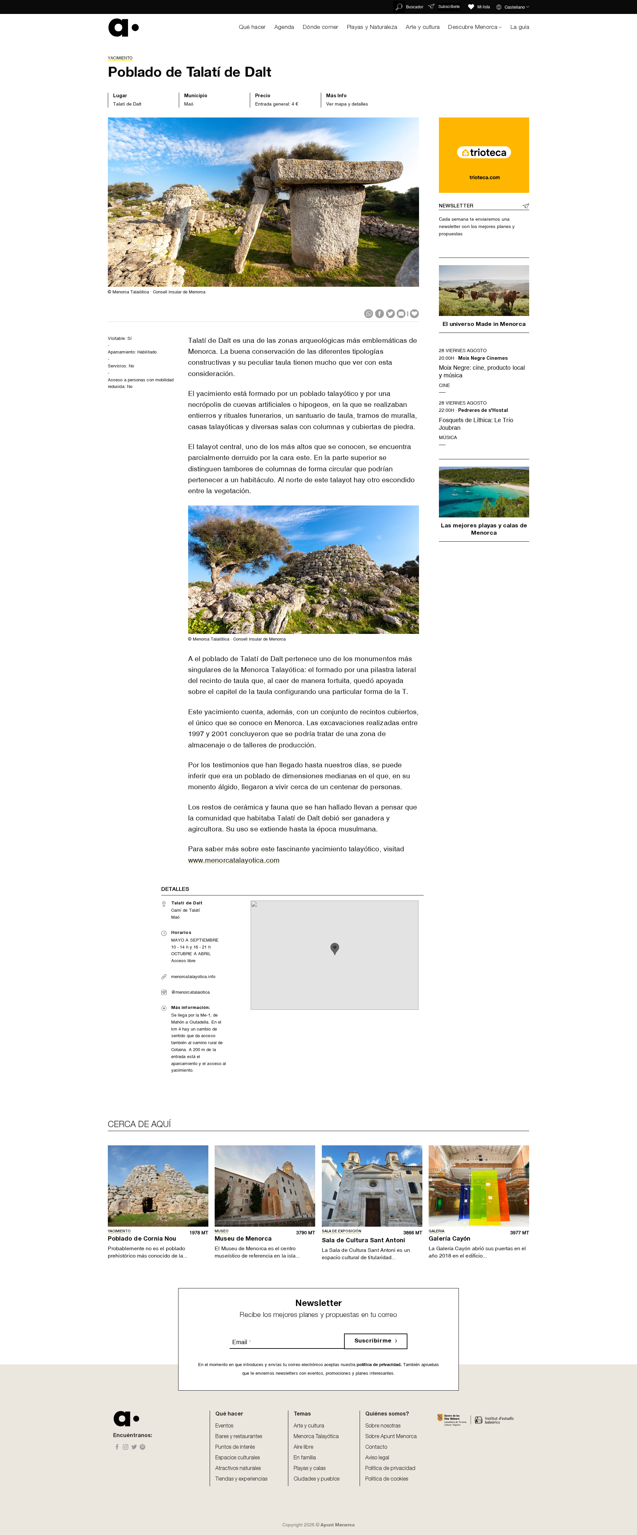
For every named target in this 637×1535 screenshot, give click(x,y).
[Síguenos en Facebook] (117, 1447)
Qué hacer (252, 28)
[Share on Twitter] (390, 313)
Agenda (284, 28)
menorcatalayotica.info (193, 976)
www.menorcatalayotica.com (234, 860)
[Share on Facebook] (379, 313)
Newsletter (456, 206)
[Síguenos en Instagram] (125, 1447)
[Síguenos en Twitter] (134, 1447)
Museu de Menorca (243, 1239)
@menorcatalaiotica (190, 992)
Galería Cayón (449, 1239)
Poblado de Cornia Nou (142, 1239)
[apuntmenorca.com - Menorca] (123, 27)
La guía (520, 28)
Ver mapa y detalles (347, 104)
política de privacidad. (378, 1364)
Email (241, 1342)
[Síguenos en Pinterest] (142, 1447)
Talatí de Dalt (127, 104)
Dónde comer (320, 28)
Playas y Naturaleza (372, 28)
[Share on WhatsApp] (368, 313)
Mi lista (483, 7)
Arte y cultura (423, 28)
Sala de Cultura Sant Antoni (363, 1241)
